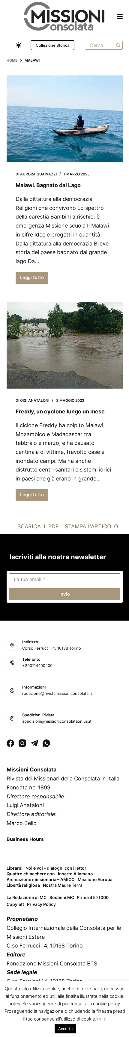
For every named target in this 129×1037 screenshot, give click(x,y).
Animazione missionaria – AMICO (41, 879)
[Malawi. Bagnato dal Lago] (65, 118)
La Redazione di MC (26, 897)
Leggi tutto (34, 279)
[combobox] (99, 45)
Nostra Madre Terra (62, 885)
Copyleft (15, 904)
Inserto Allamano (75, 874)
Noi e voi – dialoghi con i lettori (57, 868)
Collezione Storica (52, 45)
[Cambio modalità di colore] (19, 45)
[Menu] (120, 16)
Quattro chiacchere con (31, 874)
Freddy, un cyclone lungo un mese (60, 411)
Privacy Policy (41, 904)
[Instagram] (22, 743)
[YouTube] (59, 853)
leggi (101, 1018)
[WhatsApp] (46, 743)
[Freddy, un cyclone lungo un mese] (65, 345)
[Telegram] (34, 743)
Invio (64, 594)
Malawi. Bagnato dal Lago (48, 185)
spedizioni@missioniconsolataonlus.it (57, 721)
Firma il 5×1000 (93, 897)
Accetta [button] (65, 1028)
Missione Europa (95, 879)
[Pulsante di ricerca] (118, 45)
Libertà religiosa (23, 885)
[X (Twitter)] (28, 853)
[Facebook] (10, 743)
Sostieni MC (62, 897)
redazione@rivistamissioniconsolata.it (57, 693)
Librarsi (14, 868)
